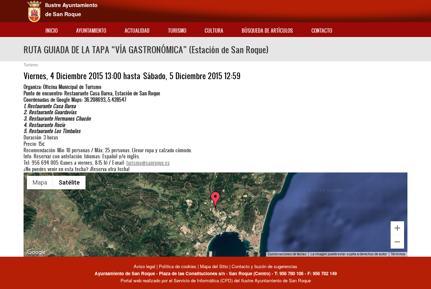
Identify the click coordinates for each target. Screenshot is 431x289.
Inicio (51, 30)
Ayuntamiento (91, 30)
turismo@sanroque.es (148, 162)
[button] (215, 206)
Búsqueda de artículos (267, 30)
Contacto (321, 30)
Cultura (214, 30)
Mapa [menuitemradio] (40, 182)
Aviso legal (145, 266)
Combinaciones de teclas (287, 254)
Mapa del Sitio (214, 266)
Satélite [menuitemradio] (69, 182)
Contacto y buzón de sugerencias (264, 266)
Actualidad (137, 30)
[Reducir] (397, 242)
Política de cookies (177, 266)
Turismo (177, 30)
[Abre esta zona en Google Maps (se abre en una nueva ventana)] (36, 252)
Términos (398, 254)
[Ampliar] (397, 228)
